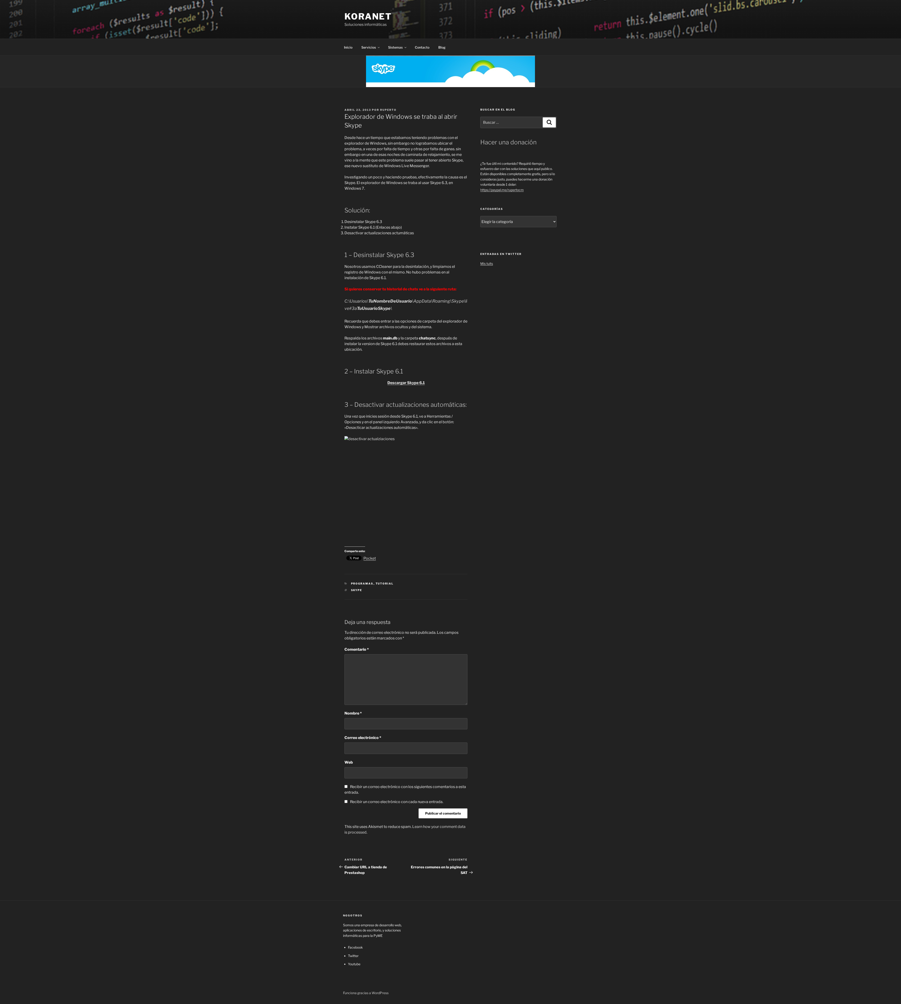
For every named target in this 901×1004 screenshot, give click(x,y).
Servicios (368, 47)
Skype (356, 590)
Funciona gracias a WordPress (366, 993)
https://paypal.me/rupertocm (502, 190)
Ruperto (388, 110)
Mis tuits (486, 263)
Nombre (353, 713)
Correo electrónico (362, 737)
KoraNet (368, 16)
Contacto (422, 47)
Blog (442, 47)
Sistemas (395, 47)
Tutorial (385, 583)
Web (348, 762)
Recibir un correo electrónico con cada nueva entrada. (396, 802)
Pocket (369, 558)
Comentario (356, 649)
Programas (362, 583)
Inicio (348, 47)
